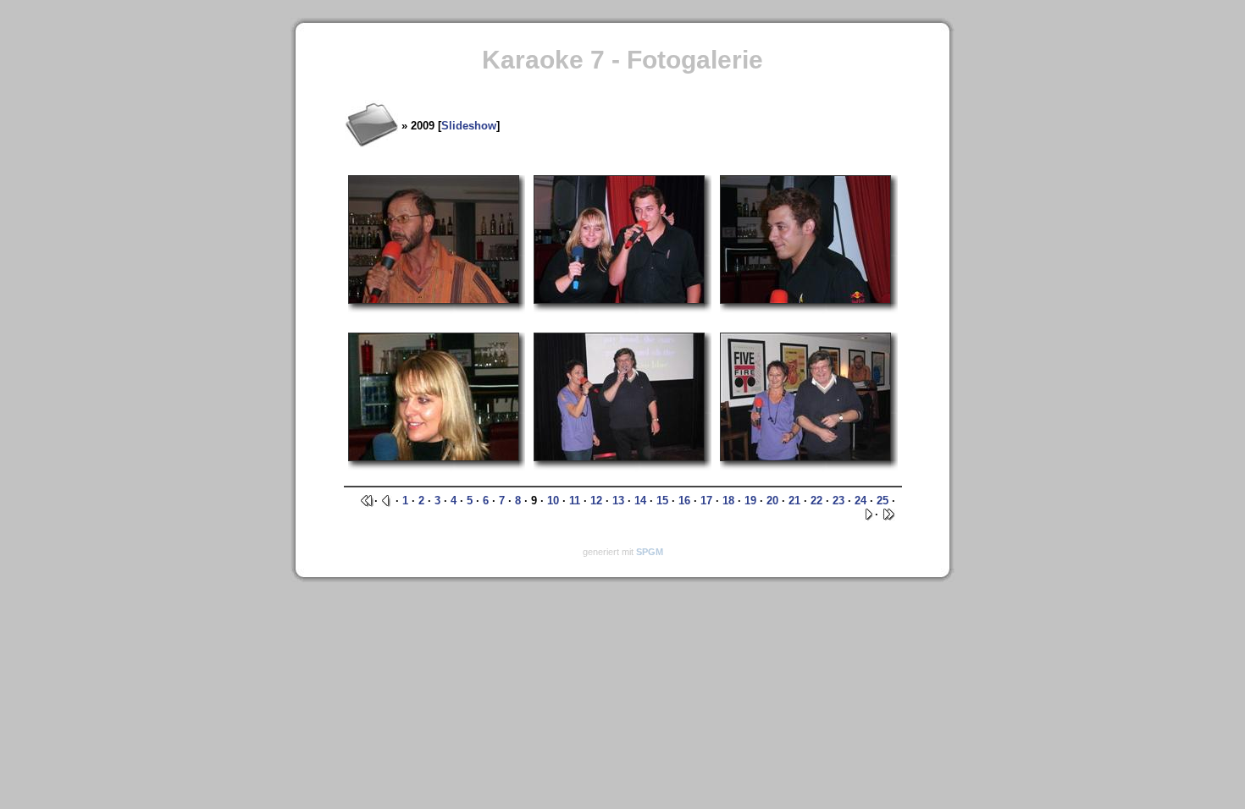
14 (640, 500)
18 (728, 500)
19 (750, 500)
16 (684, 500)
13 (618, 500)
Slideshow (468, 125)
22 (816, 500)
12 (596, 500)
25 (882, 500)
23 (838, 500)
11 (574, 500)
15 (662, 500)
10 (553, 500)
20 (772, 500)
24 (860, 500)
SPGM (649, 552)
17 (706, 500)
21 (794, 500)
